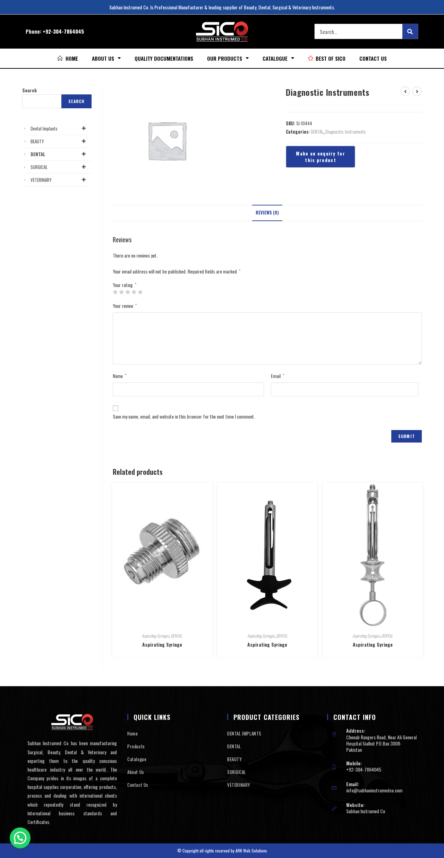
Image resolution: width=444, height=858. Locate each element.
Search (29, 90)
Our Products (224, 58)
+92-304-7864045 (63, 31)
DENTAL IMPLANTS (244, 733)
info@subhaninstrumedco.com (374, 790)
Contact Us (373, 58)
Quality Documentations (164, 58)
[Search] (410, 31)
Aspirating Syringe (162, 644)
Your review (125, 305)
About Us (103, 58)
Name (119, 375)
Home (132, 733)
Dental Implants (44, 128)
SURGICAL (39, 166)
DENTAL (317, 131)
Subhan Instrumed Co (365, 811)
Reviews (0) (267, 212)
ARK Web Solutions (251, 850)
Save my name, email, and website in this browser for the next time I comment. (184, 416)
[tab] (267, 213)
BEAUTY (37, 141)
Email (277, 375)
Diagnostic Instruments (345, 131)
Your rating (124, 285)
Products (136, 746)
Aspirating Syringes (155, 636)
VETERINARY (41, 179)
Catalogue (275, 58)
